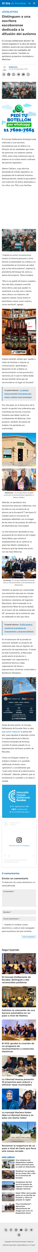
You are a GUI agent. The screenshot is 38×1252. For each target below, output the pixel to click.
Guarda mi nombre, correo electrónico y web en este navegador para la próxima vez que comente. (18, 928)
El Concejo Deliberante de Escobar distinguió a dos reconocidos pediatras (16, 980)
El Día (14, 3)
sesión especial (13, 731)
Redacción (13, 67)
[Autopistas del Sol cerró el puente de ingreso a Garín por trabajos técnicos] (8, 1185)
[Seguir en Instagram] (16, 1230)
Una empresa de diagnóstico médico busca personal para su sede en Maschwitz (25, 1163)
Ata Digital (31, 1245)
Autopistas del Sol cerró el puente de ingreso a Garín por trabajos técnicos (24, 1185)
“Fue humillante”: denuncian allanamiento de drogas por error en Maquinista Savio (24, 1208)
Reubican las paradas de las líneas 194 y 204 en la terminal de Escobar (25, 1174)
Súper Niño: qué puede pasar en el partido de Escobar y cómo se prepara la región (26, 1196)
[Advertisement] (19, 208)
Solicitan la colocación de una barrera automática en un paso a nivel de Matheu (18, 1013)
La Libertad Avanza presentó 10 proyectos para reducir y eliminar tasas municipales (18, 1082)
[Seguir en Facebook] (11, 1230)
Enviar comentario (29, 937)
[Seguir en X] (6, 1230)
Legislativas (10, 11)
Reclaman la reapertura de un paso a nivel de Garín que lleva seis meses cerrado (19, 1148)
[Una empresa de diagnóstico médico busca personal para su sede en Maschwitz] (8, 1163)
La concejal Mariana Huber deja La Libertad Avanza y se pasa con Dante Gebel (17, 1115)
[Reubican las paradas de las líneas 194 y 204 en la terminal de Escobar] (8, 1174)
